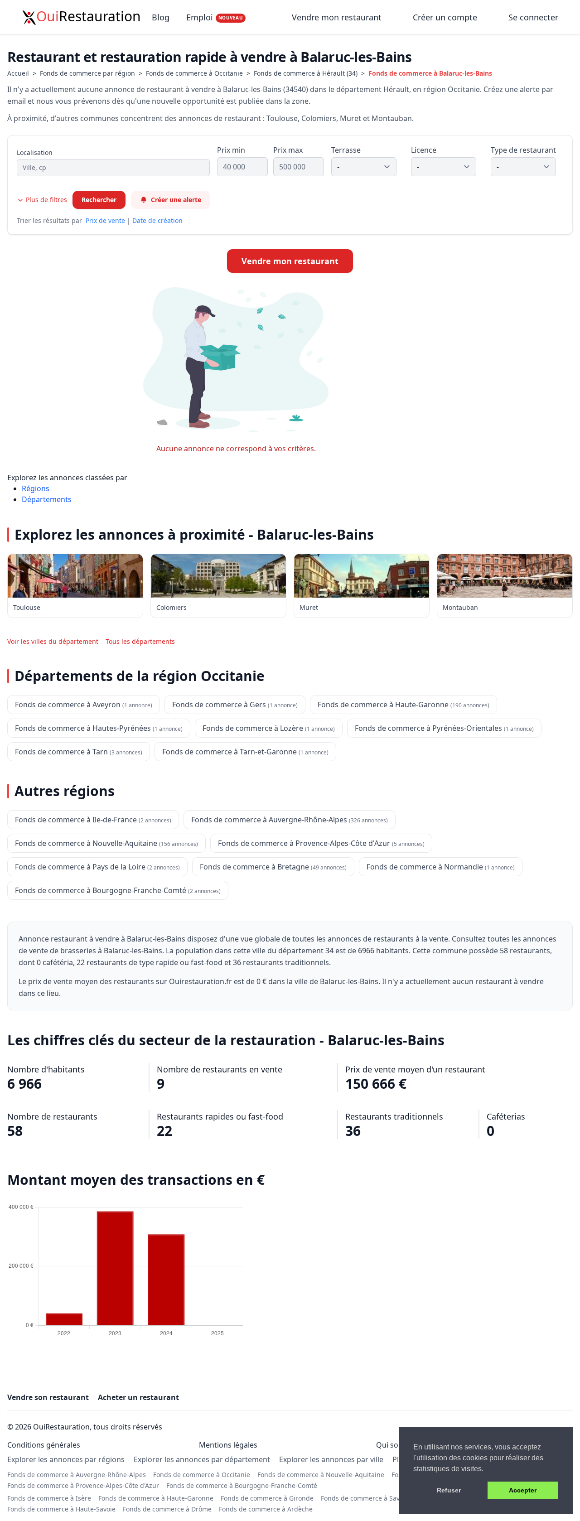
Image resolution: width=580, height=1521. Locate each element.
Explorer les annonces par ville (331, 1459)
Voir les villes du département (52, 641)
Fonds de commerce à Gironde (267, 1498)
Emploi (214, 17)
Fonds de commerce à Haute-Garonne (155, 1498)
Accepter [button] (522, 1490)
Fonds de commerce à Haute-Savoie (61, 1509)
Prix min (231, 150)
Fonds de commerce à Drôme (167, 1509)
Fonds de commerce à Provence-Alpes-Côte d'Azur (83, 1485)
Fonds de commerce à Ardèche (266, 1509)
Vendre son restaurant (48, 1397)
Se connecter (533, 17)
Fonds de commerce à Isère (49, 1498)
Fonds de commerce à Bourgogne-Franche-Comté (241, 1485)
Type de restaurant (523, 150)
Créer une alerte (176, 199)
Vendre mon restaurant (338, 17)
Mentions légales (228, 1445)
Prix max (288, 150)
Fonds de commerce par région (87, 73)
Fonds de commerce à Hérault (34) (306, 73)
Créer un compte (445, 17)
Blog (160, 17)
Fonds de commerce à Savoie (365, 1498)
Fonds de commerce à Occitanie (194, 73)
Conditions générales (43, 1445)
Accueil (18, 73)
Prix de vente (105, 220)
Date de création (157, 220)
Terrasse (346, 150)
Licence (423, 150)
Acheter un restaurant (138, 1397)
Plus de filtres (45, 199)
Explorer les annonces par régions (66, 1459)
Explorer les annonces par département (202, 1459)
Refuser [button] (449, 1490)
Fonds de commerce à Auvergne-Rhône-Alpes (76, 1474)
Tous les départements (140, 641)
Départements (47, 499)
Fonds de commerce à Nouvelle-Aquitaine (320, 1474)
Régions (35, 488)
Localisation (35, 152)
